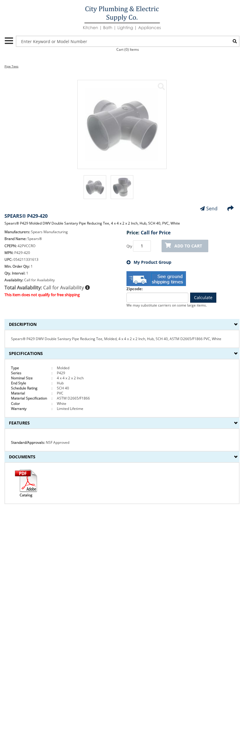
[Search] (235, 41)
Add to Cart (188, 246)
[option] (95, 190)
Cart (127, 49)
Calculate (203, 297)
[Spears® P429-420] (161, 86)
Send (212, 208)
